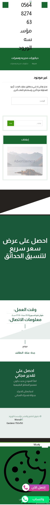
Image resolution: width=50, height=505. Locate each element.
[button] (44, 5)
